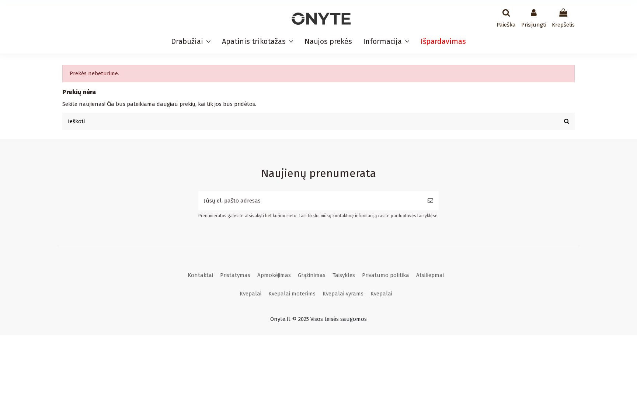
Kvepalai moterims (292, 293)
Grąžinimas (312, 275)
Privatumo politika (385, 275)
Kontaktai (200, 275)
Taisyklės (344, 275)
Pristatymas (235, 275)
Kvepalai (250, 293)
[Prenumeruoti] (430, 201)
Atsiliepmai (430, 275)
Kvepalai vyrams (343, 293)
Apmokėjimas (274, 275)
